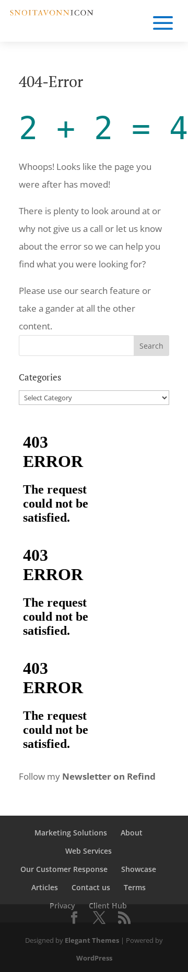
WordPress (94, 958)
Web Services (88, 851)
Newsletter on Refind (109, 776)
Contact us (91, 887)
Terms (135, 887)
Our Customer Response (64, 869)
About (132, 833)
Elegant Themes (92, 940)
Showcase (138, 869)
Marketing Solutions (70, 833)
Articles (44, 887)
